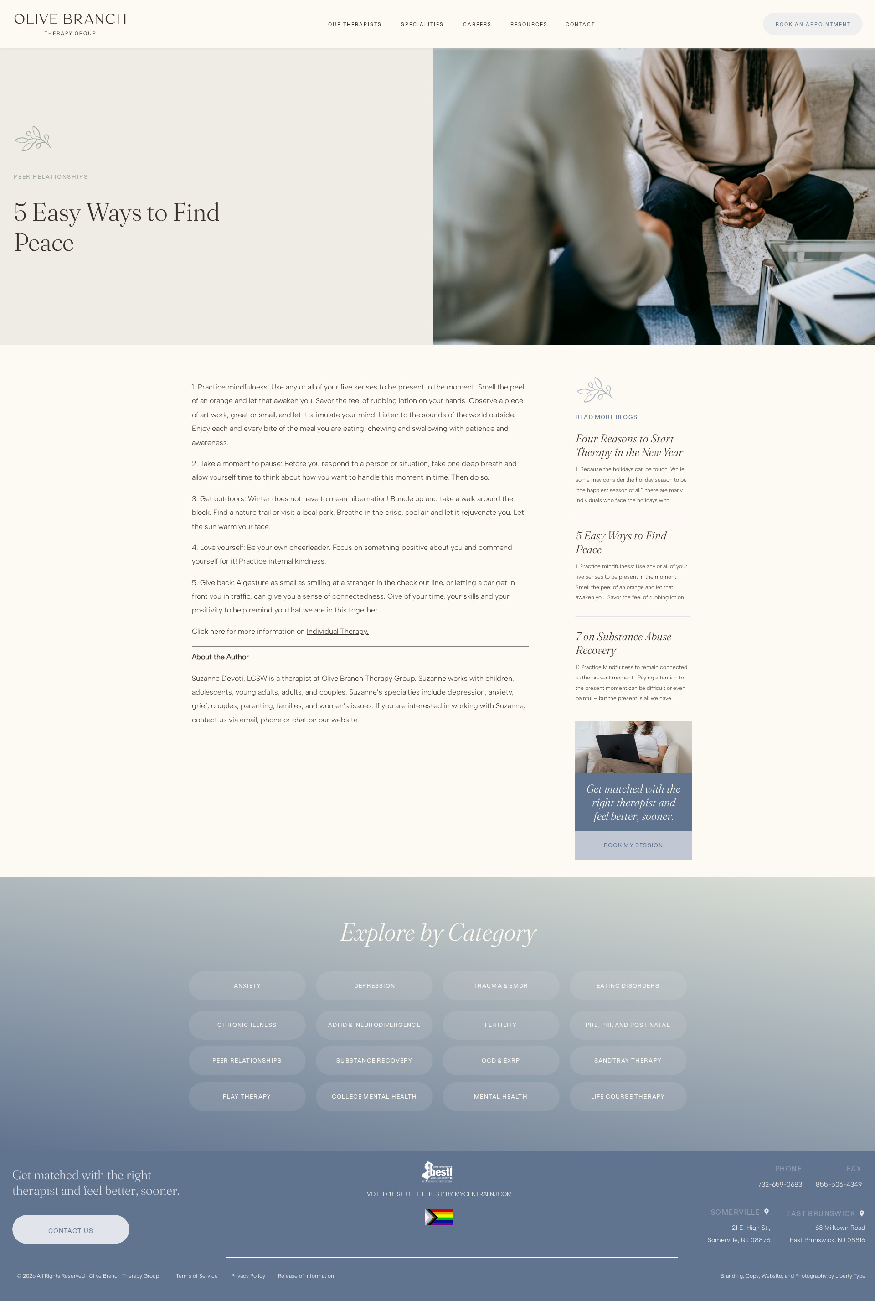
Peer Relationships (51, 176)
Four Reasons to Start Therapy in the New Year (629, 445)
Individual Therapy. (338, 631)
